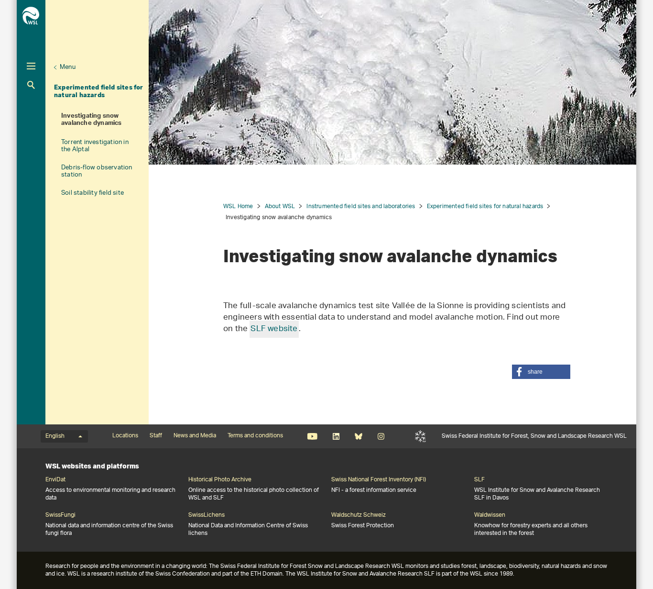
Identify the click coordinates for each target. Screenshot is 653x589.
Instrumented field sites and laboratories (360, 206)
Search (31, 85)
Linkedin (336, 436)
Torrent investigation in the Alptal (95, 145)
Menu (68, 67)
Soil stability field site (92, 193)
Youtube (312, 436)
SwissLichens (206, 515)
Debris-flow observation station (96, 171)
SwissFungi (60, 515)
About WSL (280, 206)
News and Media (195, 436)
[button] (541, 372)
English (55, 436)
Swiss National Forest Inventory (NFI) (378, 480)
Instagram (381, 436)
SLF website (273, 329)
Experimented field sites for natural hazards (98, 91)
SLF (420, 436)
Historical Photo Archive (219, 480)
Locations (125, 436)
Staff (156, 436)
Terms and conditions (255, 436)
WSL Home (238, 206)
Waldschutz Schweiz (358, 515)
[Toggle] (31, 66)
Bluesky (358, 436)
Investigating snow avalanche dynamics (91, 120)
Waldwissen (489, 515)
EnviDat (55, 480)
